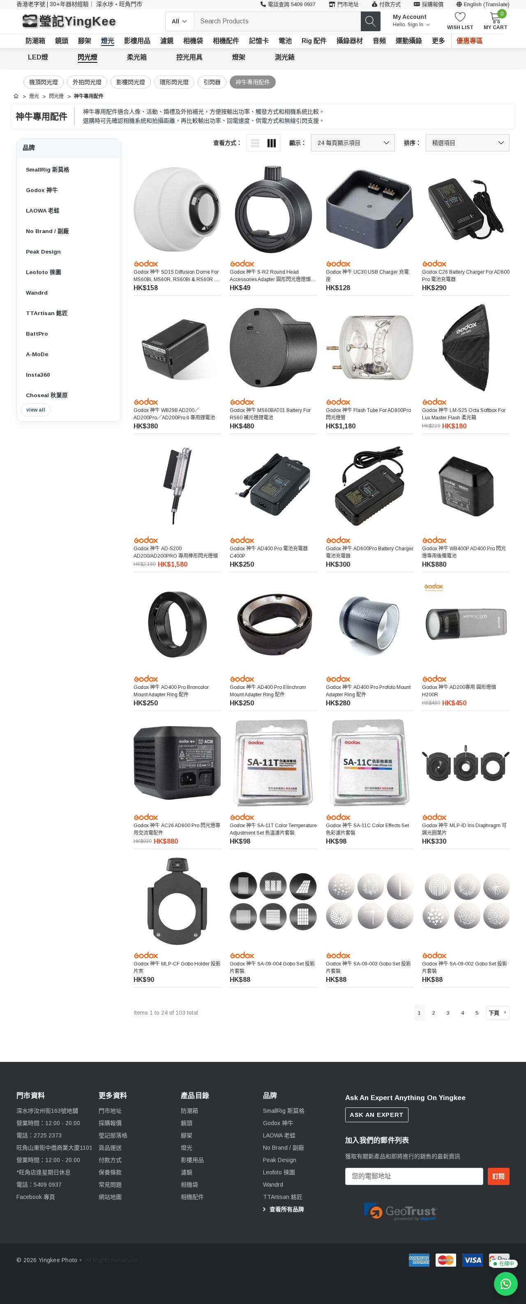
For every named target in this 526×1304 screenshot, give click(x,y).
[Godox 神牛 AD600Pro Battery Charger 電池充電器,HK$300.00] (369, 486)
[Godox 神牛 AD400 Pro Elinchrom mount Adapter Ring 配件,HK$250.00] (273, 624)
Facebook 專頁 (35, 1197)
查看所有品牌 (286, 1209)
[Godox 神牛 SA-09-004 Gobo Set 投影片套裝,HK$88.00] (273, 901)
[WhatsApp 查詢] (506, 1284)
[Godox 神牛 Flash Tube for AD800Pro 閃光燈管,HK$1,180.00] (369, 347)
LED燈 (38, 57)
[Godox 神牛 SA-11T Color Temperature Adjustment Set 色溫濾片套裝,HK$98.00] (273, 763)
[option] (400, 1210)
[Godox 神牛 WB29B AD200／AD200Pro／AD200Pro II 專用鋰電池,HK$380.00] (177, 347)
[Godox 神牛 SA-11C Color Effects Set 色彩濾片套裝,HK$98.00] (369, 763)
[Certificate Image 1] (400, 1210)
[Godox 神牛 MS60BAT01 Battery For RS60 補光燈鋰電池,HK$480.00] (273, 347)
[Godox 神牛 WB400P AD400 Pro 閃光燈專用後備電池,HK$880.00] (466, 486)
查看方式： (227, 143)
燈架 (238, 57)
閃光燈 (87, 57)
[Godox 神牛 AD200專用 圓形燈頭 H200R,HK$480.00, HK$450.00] (466, 624)
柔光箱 (137, 57)
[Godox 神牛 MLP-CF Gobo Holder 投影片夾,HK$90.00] (177, 901)
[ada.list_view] (255, 143)
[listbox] (468, 142)
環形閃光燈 (174, 82)
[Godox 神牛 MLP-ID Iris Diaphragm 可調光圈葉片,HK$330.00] (466, 763)
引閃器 (212, 82)
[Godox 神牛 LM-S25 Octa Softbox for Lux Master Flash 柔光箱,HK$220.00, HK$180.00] (466, 347)
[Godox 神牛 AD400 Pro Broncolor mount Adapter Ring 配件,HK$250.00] (177, 624)
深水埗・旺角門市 (119, 4)
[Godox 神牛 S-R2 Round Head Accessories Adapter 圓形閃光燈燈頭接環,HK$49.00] (273, 209)
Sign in (416, 24)
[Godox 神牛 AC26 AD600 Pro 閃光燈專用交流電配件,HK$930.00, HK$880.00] (177, 763)
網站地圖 (110, 1197)
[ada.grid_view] (271, 143)
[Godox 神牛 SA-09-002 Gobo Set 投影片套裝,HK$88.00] (466, 901)
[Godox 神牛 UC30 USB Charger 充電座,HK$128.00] (369, 209)
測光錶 (285, 57)
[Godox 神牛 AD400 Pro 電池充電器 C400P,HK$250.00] (273, 486)
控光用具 (189, 57)
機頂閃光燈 (43, 82)
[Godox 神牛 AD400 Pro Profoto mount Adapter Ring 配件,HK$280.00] (369, 624)
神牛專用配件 (252, 82)
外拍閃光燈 (87, 82)
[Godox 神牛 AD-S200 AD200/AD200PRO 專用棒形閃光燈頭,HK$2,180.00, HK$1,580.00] (177, 486)
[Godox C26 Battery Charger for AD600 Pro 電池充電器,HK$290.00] (466, 209)
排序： (412, 143)
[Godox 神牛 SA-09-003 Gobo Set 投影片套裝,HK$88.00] (369, 901)
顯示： (298, 143)
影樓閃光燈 (130, 82)
